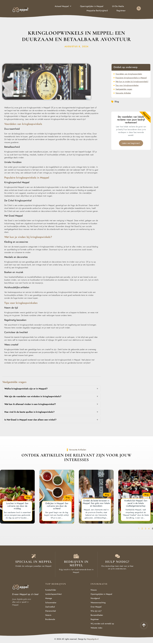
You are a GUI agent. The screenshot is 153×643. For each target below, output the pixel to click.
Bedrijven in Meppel (76, 563)
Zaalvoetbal (50, 606)
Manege (48, 598)
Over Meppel (96, 606)
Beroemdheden (97, 615)
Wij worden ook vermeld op (102, 623)
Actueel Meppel (62, 6)
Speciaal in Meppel (33, 562)
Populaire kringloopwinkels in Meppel (131, 77)
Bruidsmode (50, 619)
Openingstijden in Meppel (91, 6)
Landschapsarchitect (53, 594)
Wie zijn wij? (96, 611)
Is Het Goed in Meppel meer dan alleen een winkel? (51, 419)
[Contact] (117, 556)
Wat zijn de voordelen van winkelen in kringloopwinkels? (51, 396)
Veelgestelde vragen (123, 89)
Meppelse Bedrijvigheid (97, 10)
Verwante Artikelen (123, 93)
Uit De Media (118, 6)
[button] (139, 8)
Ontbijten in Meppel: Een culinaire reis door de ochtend (56, 506)
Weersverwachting (98, 602)
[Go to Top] (144, 625)
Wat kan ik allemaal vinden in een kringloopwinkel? (51, 404)
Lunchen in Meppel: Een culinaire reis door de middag (17, 506)
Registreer (121, 10)
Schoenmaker (50, 602)
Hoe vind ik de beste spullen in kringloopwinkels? (51, 411)
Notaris (48, 615)
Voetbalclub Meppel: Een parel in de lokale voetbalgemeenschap (135, 503)
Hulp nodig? (117, 562)
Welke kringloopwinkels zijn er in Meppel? (51, 388)
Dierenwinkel (50, 611)
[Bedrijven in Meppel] (76, 556)
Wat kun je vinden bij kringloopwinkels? (131, 81)
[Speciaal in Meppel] (34, 556)
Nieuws (94, 590)
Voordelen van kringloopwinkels (128, 74)
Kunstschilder (50, 590)
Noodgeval (95, 598)
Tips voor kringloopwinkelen (127, 85)
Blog (117, 101)
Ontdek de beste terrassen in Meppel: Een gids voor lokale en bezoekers (96, 503)
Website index (96, 627)
